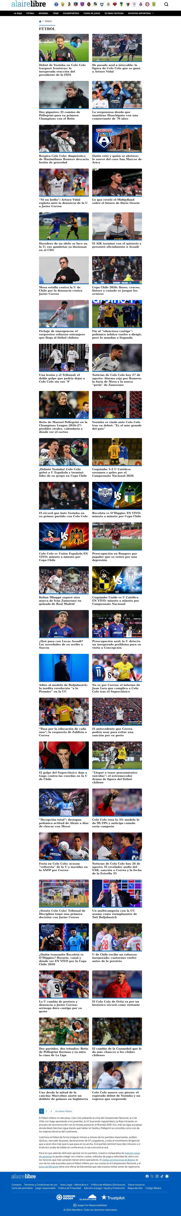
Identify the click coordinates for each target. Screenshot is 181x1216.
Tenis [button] (56, 13)
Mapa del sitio (135, 1188)
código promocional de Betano (118, 1159)
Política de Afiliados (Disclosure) (108, 1184)
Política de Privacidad (69, 1188)
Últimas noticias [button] (114, 13)
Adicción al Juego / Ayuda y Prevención (104, 1188)
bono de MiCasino (48, 1166)
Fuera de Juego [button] (92, 13)
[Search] (166, 4)
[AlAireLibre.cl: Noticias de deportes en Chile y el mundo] (24, 1176)
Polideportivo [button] (71, 13)
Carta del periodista (22, 1188)
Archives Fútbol (63, 1111)
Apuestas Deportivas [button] (139, 13)
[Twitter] (152, 1176)
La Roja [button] (18, 13)
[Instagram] (157, 1176)
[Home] (29, 4)
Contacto (16, 1184)
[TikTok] (162, 1176)
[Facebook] (147, 1176)
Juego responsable (45, 1188)
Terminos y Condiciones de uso (40, 1184)
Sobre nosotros (136, 1184)
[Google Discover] (166, 1176)
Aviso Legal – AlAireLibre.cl (74, 1184)
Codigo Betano (153, 1188)
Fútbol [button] (30, 13)
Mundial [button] (43, 13)
